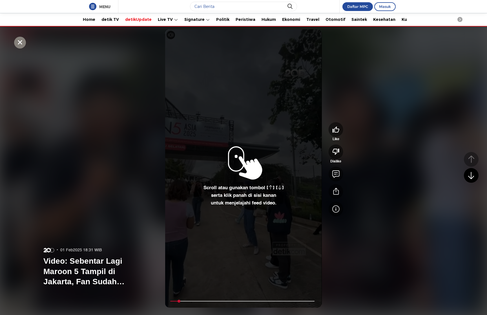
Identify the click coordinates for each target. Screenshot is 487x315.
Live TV (166, 19)
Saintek (359, 19)
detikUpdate (138, 19)
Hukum (269, 19)
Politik (222, 19)
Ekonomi (291, 19)
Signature (195, 19)
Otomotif (335, 19)
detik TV (110, 19)
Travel (312, 19)
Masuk (385, 6)
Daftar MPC (357, 6)
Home (89, 19)
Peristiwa (245, 19)
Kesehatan (384, 19)
